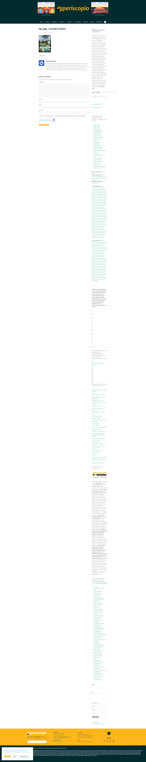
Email (40, 104)
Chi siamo (47, 22)
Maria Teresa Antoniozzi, (36, 754)
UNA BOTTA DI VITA (98, 674)
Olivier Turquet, (84, 754)
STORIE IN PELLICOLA (98, 662)
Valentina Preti (100, 269)
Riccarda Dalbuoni (98, 145)
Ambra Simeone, (41, 750)
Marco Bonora (99, 247)
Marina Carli (103, 197)
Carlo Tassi (104, 178)
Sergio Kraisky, (62, 755)
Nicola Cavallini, (98, 176)
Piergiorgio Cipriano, (96, 754)
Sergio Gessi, (56, 755)
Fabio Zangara (95, 280)
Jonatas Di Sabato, (75, 753)
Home (41, 22)
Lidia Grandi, (98, 753)
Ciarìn (93, 200)
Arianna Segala (99, 275)
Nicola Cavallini (100, 623)
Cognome (94, 709)
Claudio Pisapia (101, 227)
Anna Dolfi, (72, 750)
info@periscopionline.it (58, 741)
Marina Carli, (43, 754)
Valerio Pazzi (94, 224)
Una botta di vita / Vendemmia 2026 (99, 427)
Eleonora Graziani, (63, 748)
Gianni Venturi (97, 132)
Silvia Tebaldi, (67, 755)
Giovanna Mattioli (98, 148)
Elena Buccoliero (98, 602)
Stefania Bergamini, (81, 755)
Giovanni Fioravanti (98, 167)
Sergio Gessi (97, 142)
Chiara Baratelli (98, 129)
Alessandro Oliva (95, 266)
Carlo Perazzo (100, 224)
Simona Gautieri (101, 255)
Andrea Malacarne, (54, 750)
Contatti (92, 22)
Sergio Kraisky (100, 615)
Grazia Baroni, (69, 753)
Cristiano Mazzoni (99, 218)
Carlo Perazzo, (117, 750)
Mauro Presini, (56, 754)
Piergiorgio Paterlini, (104, 754)
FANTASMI (96, 614)
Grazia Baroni (94, 192)
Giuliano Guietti (95, 258)
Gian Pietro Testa (98, 158)
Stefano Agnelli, (88, 755)
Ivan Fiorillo (98, 253)
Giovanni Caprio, (39, 753)
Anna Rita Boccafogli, (84, 750)
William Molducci (98, 161)
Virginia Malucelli (102, 259)
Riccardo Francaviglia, (136, 754)
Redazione (94, 229)
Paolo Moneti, (90, 754)
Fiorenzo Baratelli (95, 191)
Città (93, 713)
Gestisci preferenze (24, 756)
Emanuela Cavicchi (96, 199)
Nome (40, 99)
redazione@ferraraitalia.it (97, 104)
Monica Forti (103, 253)
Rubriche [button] (70, 22)
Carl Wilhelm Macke (98, 215)
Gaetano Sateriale (98, 274)
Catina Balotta (102, 189)
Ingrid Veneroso (95, 279)
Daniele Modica (103, 263)
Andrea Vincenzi (102, 279)
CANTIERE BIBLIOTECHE (99, 598)
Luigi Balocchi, (130, 753)
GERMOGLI (96, 622)
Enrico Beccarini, (76, 751)
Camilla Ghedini (95, 256)
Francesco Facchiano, (117, 751)
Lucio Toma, (125, 753)
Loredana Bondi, (104, 753)
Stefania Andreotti (102, 242)
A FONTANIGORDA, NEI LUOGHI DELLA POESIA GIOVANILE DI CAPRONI (98, 435)
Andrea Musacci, (61, 750)
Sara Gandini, (51, 755)
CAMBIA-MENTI (97, 127)
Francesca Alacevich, (102, 751)
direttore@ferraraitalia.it (101, 583)
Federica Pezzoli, (88, 751)
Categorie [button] (61, 22)
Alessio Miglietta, (35, 750)
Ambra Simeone (98, 178)
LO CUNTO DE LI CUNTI (98, 644)
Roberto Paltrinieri (101, 223)
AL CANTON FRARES (98, 591)
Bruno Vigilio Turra (95, 179)
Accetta (7, 756)
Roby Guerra (97, 126)
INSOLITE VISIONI (97, 159)
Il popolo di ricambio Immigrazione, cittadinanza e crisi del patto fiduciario (99, 420)
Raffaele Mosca (102, 264)
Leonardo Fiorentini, (91, 753)
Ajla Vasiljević (103, 277)
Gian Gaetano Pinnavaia (100, 226)
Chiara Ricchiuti (99, 271)
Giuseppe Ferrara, (55, 753)
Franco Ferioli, (137, 751)
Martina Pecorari (95, 267)
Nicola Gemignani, (78, 754)
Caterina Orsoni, (128, 750)
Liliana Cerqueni (103, 199)
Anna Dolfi (98, 203)
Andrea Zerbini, (67, 750)
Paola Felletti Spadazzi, (48, 748)
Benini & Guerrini (100, 650)
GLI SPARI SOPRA (97, 625)
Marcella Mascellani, (137, 753)
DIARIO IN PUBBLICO (98, 131)
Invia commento (44, 125)
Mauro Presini (95, 227)
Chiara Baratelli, (140, 750)
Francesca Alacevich (100, 187)
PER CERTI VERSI (97, 652)
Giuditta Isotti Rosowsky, (47, 753)
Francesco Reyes (100, 229)
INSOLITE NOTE (97, 163)
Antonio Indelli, (96, 750)
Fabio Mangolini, (82, 751)
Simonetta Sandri (98, 663)
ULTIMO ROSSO (97, 671)
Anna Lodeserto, (77, 750)
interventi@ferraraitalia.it (97, 107)
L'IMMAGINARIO (97, 631)
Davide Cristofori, (49, 751)
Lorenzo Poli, (109, 753)
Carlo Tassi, (122, 750)
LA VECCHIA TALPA (97, 638)
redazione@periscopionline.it (60, 735)
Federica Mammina (96, 261)
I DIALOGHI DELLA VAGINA (99, 628)
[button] (105, 22)
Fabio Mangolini (100, 646)
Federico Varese (98, 234)
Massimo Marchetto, (49, 754)
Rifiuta (14, 756)
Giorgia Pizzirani (102, 267)
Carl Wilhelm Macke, (102, 750)
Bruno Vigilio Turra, (40, 748)
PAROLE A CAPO (97, 649)
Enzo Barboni (98, 245)
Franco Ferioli (104, 205)
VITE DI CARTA (97, 678)
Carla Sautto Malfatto (99, 216)
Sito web (41, 110)
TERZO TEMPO (96, 668)
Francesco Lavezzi (99, 213)
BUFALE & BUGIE (97, 594)
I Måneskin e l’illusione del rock (98, 462)
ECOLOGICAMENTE (97, 134)
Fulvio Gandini (95, 255)
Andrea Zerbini (100, 237)
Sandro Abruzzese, (45, 755)
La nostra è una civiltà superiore (98, 408)
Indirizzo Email (95, 702)
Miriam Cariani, (71, 754)
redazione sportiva (102, 670)
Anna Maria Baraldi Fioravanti (98, 243)
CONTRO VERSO (97, 601)
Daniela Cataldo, (43, 751)
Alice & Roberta (95, 189)
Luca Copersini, (120, 753)
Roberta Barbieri (103, 191)
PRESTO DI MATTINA (98, 655)
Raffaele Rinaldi (95, 231)
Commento (41, 82)
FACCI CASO (96, 140)
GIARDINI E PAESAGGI (98, 147)
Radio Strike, (117, 754)
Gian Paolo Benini (99, 194)
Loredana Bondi (99, 195)
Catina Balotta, (134, 750)
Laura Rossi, (85, 753)
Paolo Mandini (103, 261)
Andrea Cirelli (97, 135)
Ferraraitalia (78, 22)
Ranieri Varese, (123, 754)
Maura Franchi (97, 139)
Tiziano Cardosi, (94, 755)
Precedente (42, 55)
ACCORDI (95, 586)
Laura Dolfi (103, 203)
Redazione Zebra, (129, 754)
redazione (101, 666)
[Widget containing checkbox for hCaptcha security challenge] (47, 120)
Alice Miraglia (98, 221)
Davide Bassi (100, 192)
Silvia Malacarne (95, 259)
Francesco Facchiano (96, 205)
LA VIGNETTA (96, 641)
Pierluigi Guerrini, (111, 754)
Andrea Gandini (100, 210)
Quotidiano (54, 22)
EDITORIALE (96, 607)
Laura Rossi (101, 231)
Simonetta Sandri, (56, 748)
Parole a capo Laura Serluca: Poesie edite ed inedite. (98, 412)
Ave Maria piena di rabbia (97, 416)
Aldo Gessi (98, 251)
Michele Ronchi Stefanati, (64, 754)
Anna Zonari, (90, 750)
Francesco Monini (45, 32)
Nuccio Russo (98, 272)
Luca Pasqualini (102, 266)
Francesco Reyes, (132, 751)
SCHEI (95, 658)
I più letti (85, 22)
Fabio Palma (94, 223)
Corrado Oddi (104, 221)
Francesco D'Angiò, (109, 751)
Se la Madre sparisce (96, 406)
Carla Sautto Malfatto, (111, 750)
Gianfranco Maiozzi (102, 258)
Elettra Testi (97, 153)
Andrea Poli (94, 269)
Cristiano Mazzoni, (36, 751)
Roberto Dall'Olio (98, 654)
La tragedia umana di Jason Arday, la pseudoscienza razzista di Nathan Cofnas (99, 459)
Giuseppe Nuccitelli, (62, 753)
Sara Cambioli (98, 197)
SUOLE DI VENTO (97, 665)
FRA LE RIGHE (96, 143)
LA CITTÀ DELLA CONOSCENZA (100, 166)
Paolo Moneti (98, 219)
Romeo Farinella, (39, 755)
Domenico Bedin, (56, 751)
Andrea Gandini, (47, 750)
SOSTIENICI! (99, 22)
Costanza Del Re (99, 202)
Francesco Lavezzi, (124, 751)
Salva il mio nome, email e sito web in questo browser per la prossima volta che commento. (63, 116)
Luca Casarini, (114, 753)
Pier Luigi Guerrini (98, 211)
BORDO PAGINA (97, 124)
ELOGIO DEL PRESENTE (98, 137)
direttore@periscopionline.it (59, 738)
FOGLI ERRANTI (97, 618)
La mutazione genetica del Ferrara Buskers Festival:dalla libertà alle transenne (99, 399)
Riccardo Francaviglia (99, 676)
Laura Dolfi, (81, 753)
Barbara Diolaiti (99, 250)
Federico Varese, (95, 751)
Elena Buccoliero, (62, 751)
